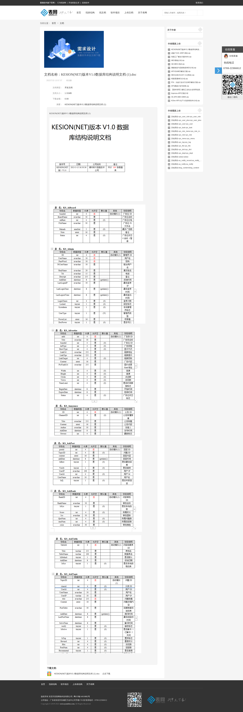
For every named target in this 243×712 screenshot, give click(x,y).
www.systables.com (67, 704)
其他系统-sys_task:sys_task (181, 128)
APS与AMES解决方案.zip (180, 71)
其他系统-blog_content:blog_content (185, 168)
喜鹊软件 (85, 3)
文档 (62, 23)
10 (169, 82)
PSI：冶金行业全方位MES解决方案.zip (186, 82)
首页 (78, 12)
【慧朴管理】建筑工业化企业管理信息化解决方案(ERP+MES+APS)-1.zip (198, 90)
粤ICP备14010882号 (82, 696)
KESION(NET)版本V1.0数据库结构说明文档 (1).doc (190, 49)
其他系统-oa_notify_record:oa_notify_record (188, 160)
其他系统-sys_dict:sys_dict (181, 149)
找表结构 (90, 12)
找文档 (102, 12)
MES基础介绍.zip (177, 60)
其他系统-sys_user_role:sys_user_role (186, 117)
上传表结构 (77, 684)
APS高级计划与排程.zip (180, 86)
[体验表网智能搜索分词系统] (200, 13)
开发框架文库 (73, 3)
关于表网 (142, 12)
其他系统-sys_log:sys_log (181, 142)
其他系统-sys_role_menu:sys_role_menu (187, 131)
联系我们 (199, 3)
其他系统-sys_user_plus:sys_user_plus (186, 120)
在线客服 (233, 56)
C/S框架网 (61, 3)
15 (169, 101)
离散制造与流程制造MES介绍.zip (183, 68)
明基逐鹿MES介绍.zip (179, 79)
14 (169, 97)
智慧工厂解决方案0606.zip (181, 57)
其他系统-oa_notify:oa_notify (182, 164)
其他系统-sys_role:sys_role (181, 135)
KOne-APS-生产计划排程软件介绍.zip (185, 101)
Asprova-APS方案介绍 (179, 93)
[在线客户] (218, 70)
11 (169, 86)
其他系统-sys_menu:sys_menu (183, 139)
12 (169, 90)
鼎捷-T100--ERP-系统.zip (180, 53)
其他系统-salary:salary (179, 157)
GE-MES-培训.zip (177, 64)
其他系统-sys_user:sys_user (182, 124)
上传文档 (128, 12)
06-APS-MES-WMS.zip (180, 97)
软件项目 (115, 12)
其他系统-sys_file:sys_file (181, 146)
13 (169, 93)
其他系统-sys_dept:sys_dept (182, 153)
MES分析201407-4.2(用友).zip (182, 75)
